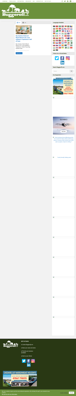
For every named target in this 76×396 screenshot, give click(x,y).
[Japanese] (60, 35)
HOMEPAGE (4, 1)
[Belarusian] (65, 26)
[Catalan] (57, 28)
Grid (19, 22)
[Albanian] (57, 26)
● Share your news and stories (28, 348)
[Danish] (68, 28)
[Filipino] (62, 30)
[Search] (71, 71)
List (25, 22)
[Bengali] (68, 26)
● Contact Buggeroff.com (27, 344)
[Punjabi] (71, 40)
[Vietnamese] (71, 47)
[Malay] (62, 38)
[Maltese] (65, 38)
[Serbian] (65, 42)
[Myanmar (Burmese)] (54, 40)
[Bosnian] (71, 26)
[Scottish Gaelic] (62, 42)
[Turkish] (60, 47)
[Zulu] (57, 49)
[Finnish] (65, 30)
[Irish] (54, 35)
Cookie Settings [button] (64, 392)
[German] (54, 33)
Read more (18, 53)
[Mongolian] (71, 38)
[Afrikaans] (54, 26)
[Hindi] (62, 33)
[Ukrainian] (62, 47)
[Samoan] (60, 42)
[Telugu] (54, 47)
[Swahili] (65, 45)
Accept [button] (71, 392)
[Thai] (57, 47)
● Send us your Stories (26, 356)
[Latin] (71, 35)
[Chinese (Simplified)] (60, 28)
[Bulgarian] (54, 28)
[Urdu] (65, 47)
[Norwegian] (57, 40)
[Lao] (68, 35)
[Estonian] (60, 30)
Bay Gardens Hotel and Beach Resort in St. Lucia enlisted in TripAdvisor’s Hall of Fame (24, 38)
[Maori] (68, 38)
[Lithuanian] (57, 38)
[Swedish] (71, 45)
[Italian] (57, 35)
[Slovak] (54, 45)
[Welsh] (54, 49)
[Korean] (62, 35)
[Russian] (57, 42)
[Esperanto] (57, 30)
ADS (34, 1)
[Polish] (65, 40)
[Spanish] (62, 45)
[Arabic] (60, 26)
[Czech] (65, 28)
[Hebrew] (60, 33)
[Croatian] (62, 28)
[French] (68, 30)
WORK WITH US (39, 1)
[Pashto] (60, 40)
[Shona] (68, 42)
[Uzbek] (68, 47)
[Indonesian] (71, 33)
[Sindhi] (71, 42)
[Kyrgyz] (65, 35)
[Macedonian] (60, 38)
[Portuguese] (68, 40)
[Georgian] (71, 30)
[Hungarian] (65, 33)
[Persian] (62, 40)
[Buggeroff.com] (15, 10)
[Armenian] (62, 26)
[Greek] (57, 33)
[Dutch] (71, 28)
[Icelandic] (68, 33)
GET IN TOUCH (48, 1)
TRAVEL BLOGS (12, 1)
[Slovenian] (57, 45)
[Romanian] (54, 42)
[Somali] (60, 45)
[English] (54, 30)
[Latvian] (54, 38)
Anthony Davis (26, 50)
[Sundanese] (68, 45)
